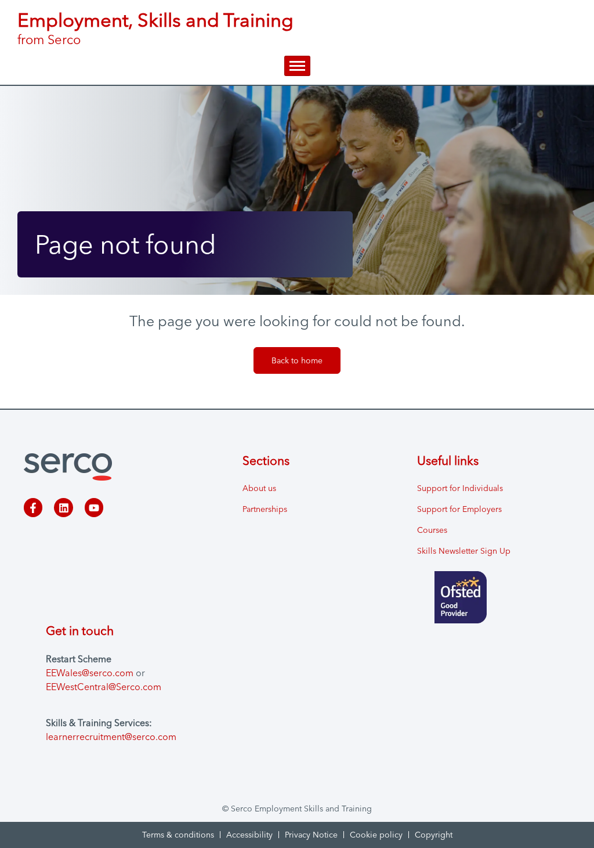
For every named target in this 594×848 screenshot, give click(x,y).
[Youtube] (94, 507)
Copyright (433, 834)
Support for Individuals (460, 488)
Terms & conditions (178, 834)
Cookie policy (376, 834)
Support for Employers (459, 509)
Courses (432, 530)
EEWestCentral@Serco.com (103, 686)
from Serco (49, 39)
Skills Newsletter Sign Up (463, 551)
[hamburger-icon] (297, 66)
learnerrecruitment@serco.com (111, 736)
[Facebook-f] (33, 507)
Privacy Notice (311, 834)
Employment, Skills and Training (155, 19)
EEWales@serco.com (89, 673)
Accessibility (249, 834)
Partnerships (264, 509)
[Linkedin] (63, 507)
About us (259, 488)
